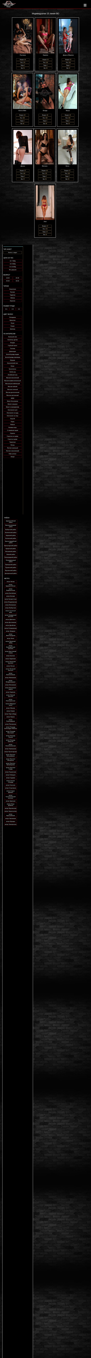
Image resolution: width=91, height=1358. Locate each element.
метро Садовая (10, 777)
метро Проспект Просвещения (10, 764)
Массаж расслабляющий (12, 383)
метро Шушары (10, 821)
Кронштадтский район (10, 545)
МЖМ (12, 398)
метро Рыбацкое (10, 775)
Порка (12, 421)
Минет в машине (12, 404)
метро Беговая (10, 596)
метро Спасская (10, 785)
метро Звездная (10, 631)
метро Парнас (10, 717)
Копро (12, 366)
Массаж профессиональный (12, 380)
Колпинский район (10, 538)
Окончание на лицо (12, 415)
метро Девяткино (11, 619)
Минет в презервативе (12, 407)
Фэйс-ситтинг (12, 453)
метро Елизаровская (11, 628)
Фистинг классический (12, 451)
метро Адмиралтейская (10, 585)
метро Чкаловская (10, 818)
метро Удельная (10, 801)
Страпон (12, 433)
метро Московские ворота (10, 688)
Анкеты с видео (12, 252)
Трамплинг (12, 442)
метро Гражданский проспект (10, 615)
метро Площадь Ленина (10, 736)
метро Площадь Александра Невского (10, 727)
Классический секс (12, 363)
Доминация (12, 351)
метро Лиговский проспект (10, 669)
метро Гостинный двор (11, 611)
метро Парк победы (10, 714)
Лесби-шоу (12, 372)
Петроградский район (10, 557)
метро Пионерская (10, 724)
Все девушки (12, 269)
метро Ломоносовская (10, 673)
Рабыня (12, 424)
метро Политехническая (11, 745)
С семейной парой (12, 430)
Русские (12, 292)
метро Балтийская (10, 593)
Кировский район (11, 535)
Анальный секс (12, 336)
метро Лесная (10, 666)
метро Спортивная (10, 788)
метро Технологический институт (11, 797)
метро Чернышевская (10, 814)
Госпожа (12, 348)
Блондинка (12, 317)
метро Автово (11, 581)
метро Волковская (10, 605)
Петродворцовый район (11, 560)
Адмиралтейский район (11, 521)
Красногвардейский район (10, 542)
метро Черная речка (11, 811)
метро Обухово (10, 708)
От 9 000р (13, 264)
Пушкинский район (10, 567)
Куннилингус (12, 369)
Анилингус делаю (12, 339)
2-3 (13, 309)
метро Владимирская (10, 602)
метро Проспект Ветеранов (10, 759)
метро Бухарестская (11, 599)
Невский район (10, 554)
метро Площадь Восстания (10, 732)
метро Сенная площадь (10, 781)
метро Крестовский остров (10, 652)
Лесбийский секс (12, 375)
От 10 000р (13, 266)
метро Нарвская (10, 692)
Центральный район (11, 573)
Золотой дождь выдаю (12, 354)
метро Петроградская (10, 720)
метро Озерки (11, 711)
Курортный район (11, 548)
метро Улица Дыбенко (10, 804)
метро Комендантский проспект (10, 647)
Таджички (12, 295)
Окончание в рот (12, 410)
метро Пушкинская (10, 772)
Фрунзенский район (10, 570)
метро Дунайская (11, 625)
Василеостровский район (10, 525)
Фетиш (12, 445)
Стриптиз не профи (12, 436)
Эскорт (13, 456)
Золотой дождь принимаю (12, 357)
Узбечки (12, 298)
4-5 (19, 309)
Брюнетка (12, 320)
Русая (12, 323)
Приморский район (10, 564)
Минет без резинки (12, 401)
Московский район (10, 551)
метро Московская (10, 685)
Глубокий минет (12, 345)
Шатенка (12, 329)
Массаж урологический (12, 392)
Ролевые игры (12, 427)
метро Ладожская (11, 658)
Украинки (12, 301)
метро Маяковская (10, 677)
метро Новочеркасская (10, 700)
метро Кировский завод (11, 642)
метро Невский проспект (10, 695)
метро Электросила (10, 824)
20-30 (17, 278)
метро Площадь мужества (10, 740)
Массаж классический (12, 377)
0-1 (6, 309)
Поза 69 (12, 418)
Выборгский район (10, 529)
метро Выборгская (10, 607)
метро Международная (10, 681)
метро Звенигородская (10, 634)
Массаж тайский (12, 386)
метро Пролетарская (11, 751)
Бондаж (12, 342)
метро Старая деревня (10, 791)
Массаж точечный (12, 389)
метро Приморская (10, 748)
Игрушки (12, 360)
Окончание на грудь (12, 413)
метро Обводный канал (11, 704)
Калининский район (10, 532)
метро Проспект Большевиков (10, 755)
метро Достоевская (10, 622)
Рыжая (12, 326)
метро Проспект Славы (10, 768)
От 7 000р (13, 261)
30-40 (8, 281)
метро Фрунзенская (10, 808)
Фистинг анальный (12, 448)
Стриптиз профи (12, 439)
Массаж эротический (12, 395)
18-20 (8, 278)
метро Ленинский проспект (11, 662)
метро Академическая (10, 589)
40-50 (17, 281)
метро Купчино (10, 655)
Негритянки (12, 289)
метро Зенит (10, 638)
